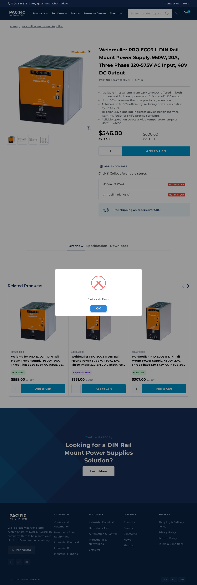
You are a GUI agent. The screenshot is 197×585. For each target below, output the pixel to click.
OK (98, 308)
